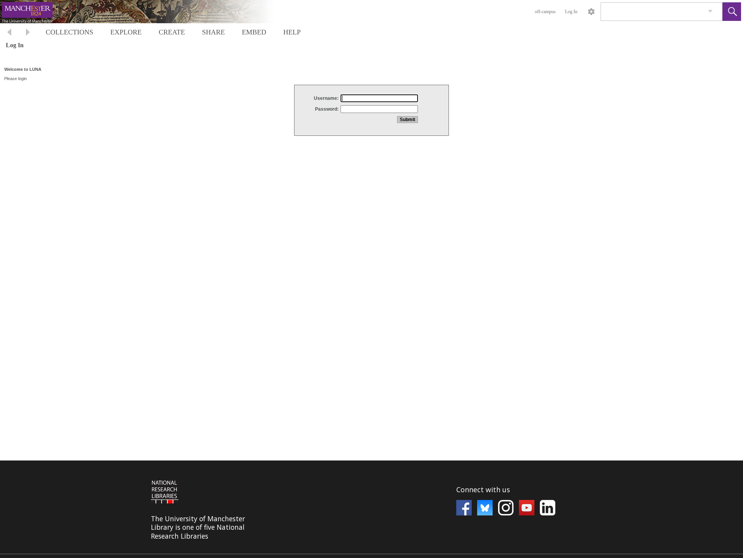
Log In (571, 11)
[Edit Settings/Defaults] (591, 11)
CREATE (172, 32)
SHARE (213, 32)
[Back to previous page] (9, 33)
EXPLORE (126, 32)
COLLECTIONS (69, 32)
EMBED (254, 32)
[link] (710, 11)
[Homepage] (146, 11)
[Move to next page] (28, 33)
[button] (731, 11)
